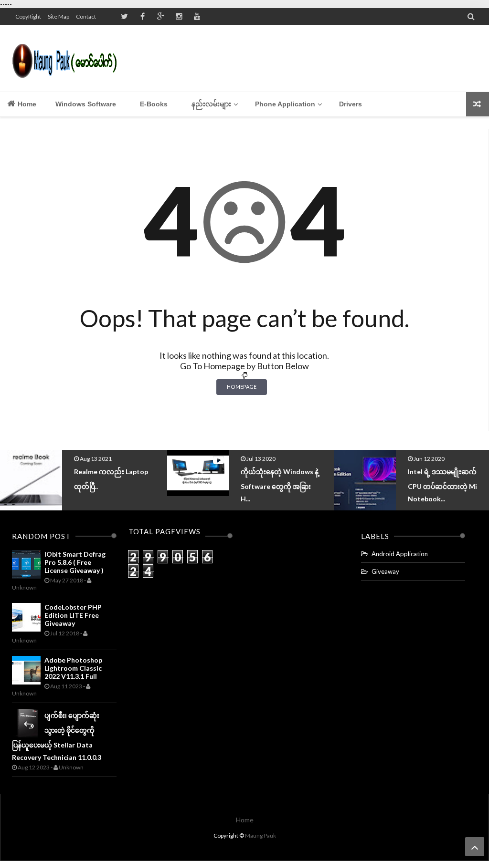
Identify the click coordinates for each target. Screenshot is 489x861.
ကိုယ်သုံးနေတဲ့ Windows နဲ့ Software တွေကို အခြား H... (280, 485)
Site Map (58, 16)
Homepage (241, 387)
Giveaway (385, 571)
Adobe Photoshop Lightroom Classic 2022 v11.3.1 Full (73, 668)
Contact (86, 16)
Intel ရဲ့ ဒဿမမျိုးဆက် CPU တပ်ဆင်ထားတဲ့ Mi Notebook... (442, 485)
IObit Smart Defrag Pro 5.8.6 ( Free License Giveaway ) (75, 562)
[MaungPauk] (68, 58)
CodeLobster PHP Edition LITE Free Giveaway (73, 615)
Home (26, 104)
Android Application (400, 554)
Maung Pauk (260, 835)
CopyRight (28, 16)
